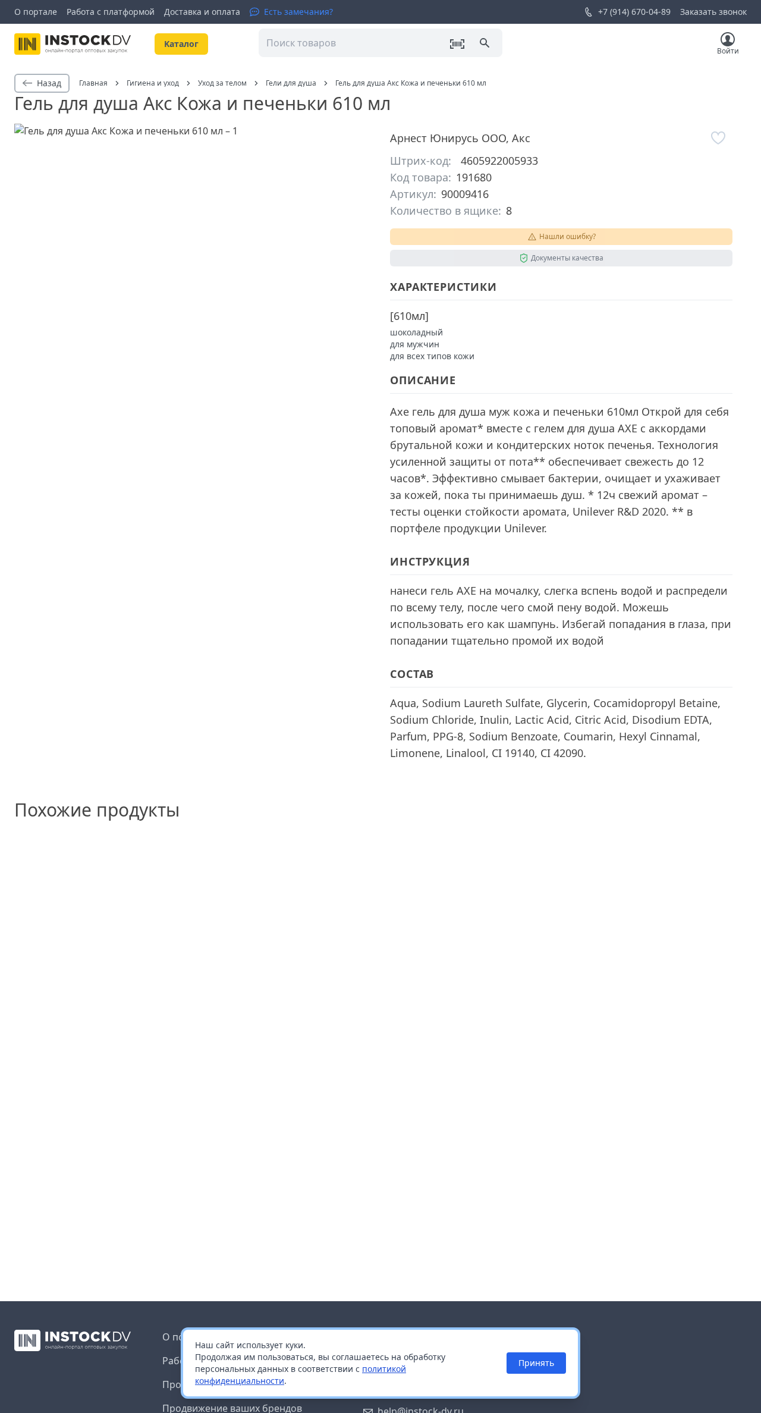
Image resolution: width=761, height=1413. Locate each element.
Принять (536, 1362)
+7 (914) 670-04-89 (634, 11)
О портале (35, 11)
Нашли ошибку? (567, 236)
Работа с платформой (111, 11)
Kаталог (181, 43)
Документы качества (567, 258)
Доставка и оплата (202, 11)
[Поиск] (485, 44)
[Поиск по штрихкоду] (457, 44)
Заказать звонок (713, 11)
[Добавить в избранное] (718, 138)
